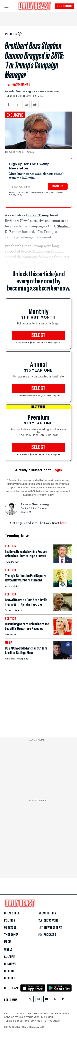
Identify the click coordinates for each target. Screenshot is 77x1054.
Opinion (9, 971)
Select (38, 335)
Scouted (9, 978)
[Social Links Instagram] (38, 1000)
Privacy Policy (16, 195)
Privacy (67, 1013)
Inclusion (47, 1017)
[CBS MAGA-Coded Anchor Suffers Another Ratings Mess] (62, 658)
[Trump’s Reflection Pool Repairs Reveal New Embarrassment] (62, 586)
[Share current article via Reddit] (34, 104)
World (8, 949)
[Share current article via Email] (26, 104)
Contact (19, 1013)
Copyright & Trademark (45, 1021)
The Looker (11, 934)
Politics (9, 920)
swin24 (27, 512)
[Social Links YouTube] (46, 1000)
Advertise (47, 1013)
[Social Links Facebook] (22, 1000)
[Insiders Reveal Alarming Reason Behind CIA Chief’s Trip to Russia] (62, 561)
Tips (28, 1013)
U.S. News (10, 964)
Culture (9, 957)
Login (57, 470)
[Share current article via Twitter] (17, 104)
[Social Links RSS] (55, 1000)
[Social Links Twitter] (30, 1000)
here (63, 523)
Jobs (36, 1013)
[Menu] (10, 6)
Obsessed (10, 927)
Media (7, 941)
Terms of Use (52, 193)
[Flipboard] (63, 1000)
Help (58, 1013)
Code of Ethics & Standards (22, 1017)
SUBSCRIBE (64, 6)
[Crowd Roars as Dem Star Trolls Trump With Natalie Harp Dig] (62, 610)
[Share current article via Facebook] (8, 104)
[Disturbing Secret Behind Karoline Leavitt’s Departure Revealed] (62, 634)
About (8, 1013)
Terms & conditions (16, 1021)
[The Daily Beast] (34, 6)
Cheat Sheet (11, 913)
